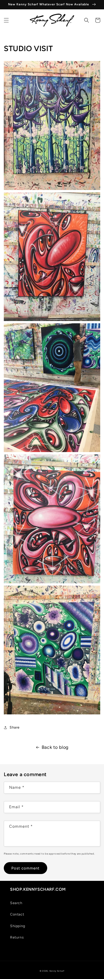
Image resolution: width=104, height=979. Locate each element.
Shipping (17, 926)
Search (16, 903)
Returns (17, 937)
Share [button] (15, 727)
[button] (6, 20)
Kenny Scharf (56, 971)
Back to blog (55, 747)
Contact (17, 914)
